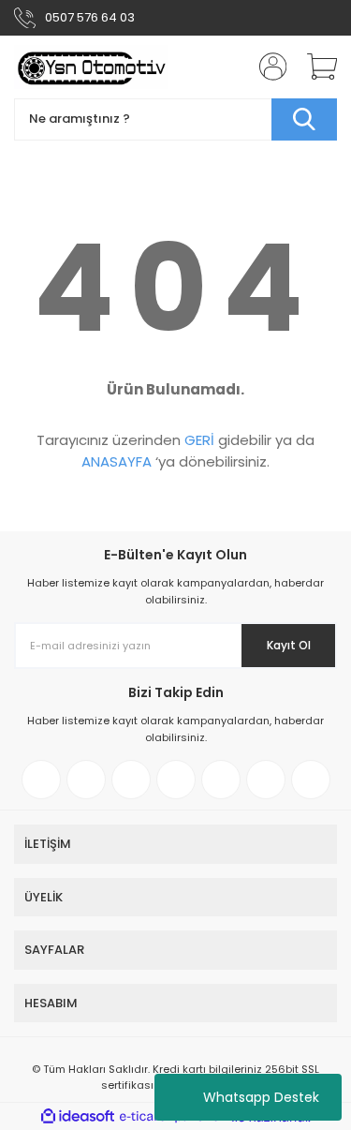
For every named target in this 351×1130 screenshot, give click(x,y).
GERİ (199, 440)
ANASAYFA (116, 461)
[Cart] (315, 66)
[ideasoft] (77, 1117)
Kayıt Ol (289, 645)
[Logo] (91, 67)
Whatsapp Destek (261, 1097)
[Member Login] (266, 66)
